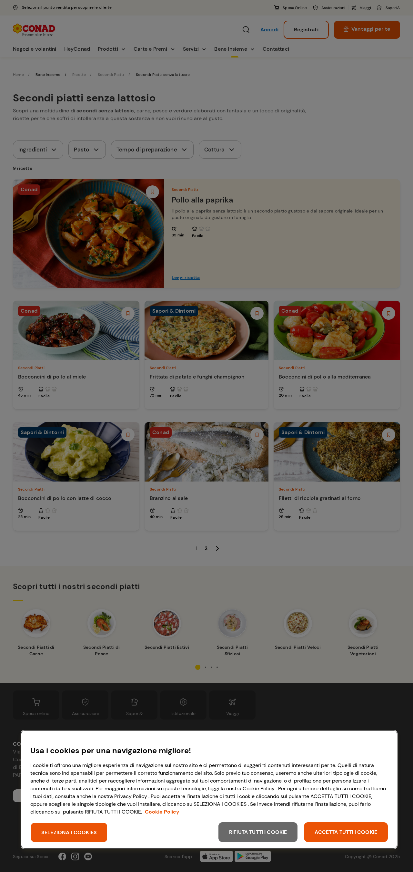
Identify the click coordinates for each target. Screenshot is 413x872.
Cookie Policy (162, 811)
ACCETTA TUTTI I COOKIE (346, 832)
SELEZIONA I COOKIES (69, 832)
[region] (209, 789)
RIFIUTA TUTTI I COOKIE (258, 832)
